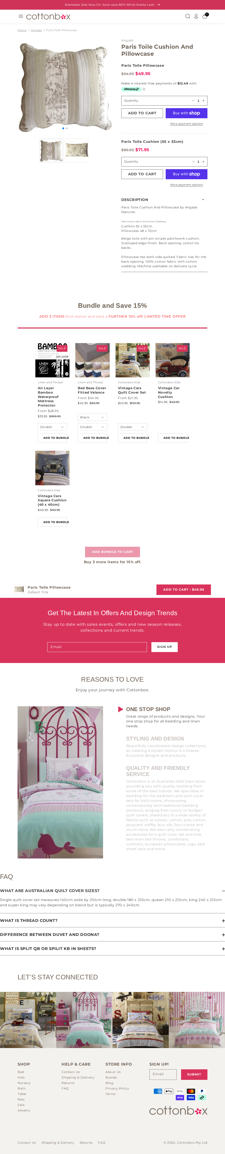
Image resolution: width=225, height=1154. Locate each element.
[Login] (196, 16)
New (21, 1099)
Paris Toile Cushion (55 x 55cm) (152, 142)
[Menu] (21, 16)
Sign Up (164, 647)
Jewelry (24, 1110)
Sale (21, 1105)
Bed (21, 1072)
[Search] (187, 16)
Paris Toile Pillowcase (61, 30)
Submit (194, 1074)
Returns (68, 1083)
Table (22, 1094)
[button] (164, 199)
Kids (21, 1077)
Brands (111, 1077)
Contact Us (71, 1072)
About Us (113, 1072)
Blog (109, 1083)
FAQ (65, 1088)
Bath (21, 1088)
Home (22, 30)
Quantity (131, 100)
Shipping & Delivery (78, 1077)
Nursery (24, 1083)
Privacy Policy (117, 1088)
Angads (36, 30)
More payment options (186, 123)
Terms (110, 1094)
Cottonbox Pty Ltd (192, 1143)
